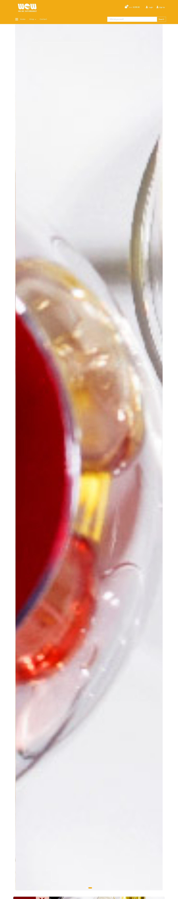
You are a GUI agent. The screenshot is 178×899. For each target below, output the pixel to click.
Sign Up (162, 7)
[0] (126, 7)
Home (23, 19)
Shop (31, 19)
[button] (88, 888)
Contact (43, 19)
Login (151, 7)
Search (161, 19)
